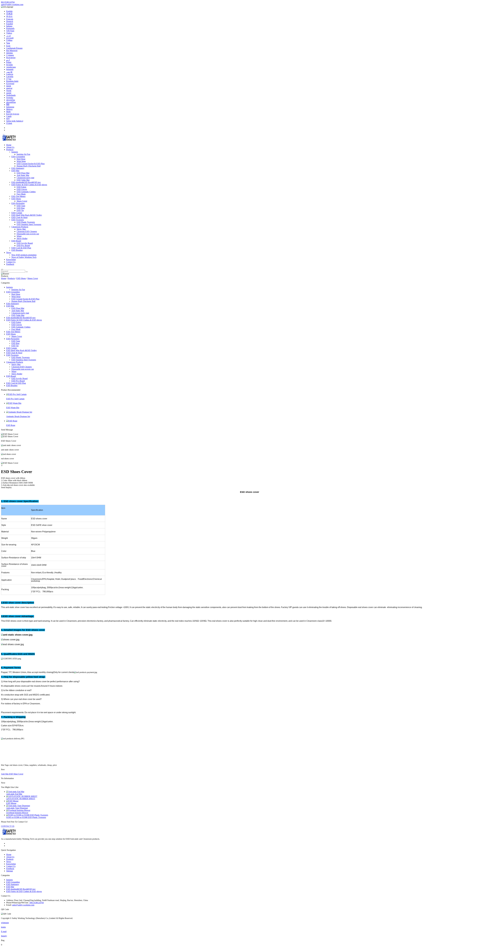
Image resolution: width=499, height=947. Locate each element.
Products (9, 149)
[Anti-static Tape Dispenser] (18, 806)
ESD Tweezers (17, 220)
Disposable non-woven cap (28, 234)
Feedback (10, 264)
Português (10, 28)
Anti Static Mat (23, 175)
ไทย (8, 43)
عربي (8, 35)
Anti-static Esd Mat (14, 794)
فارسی (9, 72)
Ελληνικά (10, 83)
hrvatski (9, 65)
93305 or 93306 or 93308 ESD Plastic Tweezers (26, 817)
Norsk (8, 90)
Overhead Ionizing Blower (17, 813)
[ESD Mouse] (12, 801)
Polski (8, 62)
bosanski (9, 69)
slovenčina (10, 100)
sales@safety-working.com (12, 4)
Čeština (9, 40)
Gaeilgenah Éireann (14, 48)
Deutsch (9, 21)
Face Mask (21, 194)
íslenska (9, 53)
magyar (9, 88)
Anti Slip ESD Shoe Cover (12, 774)
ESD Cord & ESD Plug (21, 248)
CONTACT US (7, 826)
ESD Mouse (11, 803)
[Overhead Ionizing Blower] (18, 810)
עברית (8, 79)
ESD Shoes (16, 199)
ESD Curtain (16, 213)
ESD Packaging (18, 203)
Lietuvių (9, 74)
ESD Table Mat (23, 180)
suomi (8, 93)
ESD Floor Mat (23, 173)
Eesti (8, 46)
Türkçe (9, 33)
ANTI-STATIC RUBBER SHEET (20, 799)
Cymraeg (10, 55)
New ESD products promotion (24, 255)
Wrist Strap (21, 161)
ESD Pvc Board (23, 245)
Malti (8, 111)
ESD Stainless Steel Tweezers (29, 224)
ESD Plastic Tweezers (26, 222)
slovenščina (11, 102)
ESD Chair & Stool (19, 217)
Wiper (19, 236)
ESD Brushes (17, 250)
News (8, 252)
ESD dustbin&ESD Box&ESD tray (26, 182)
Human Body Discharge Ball (29, 166)
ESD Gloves (22, 189)
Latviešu (9, 76)
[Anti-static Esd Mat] (15, 791)
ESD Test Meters (18, 196)
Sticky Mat (21, 229)
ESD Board (16, 241)
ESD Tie (20, 210)
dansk (8, 86)
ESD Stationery (17, 168)
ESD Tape (21, 206)
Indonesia (10, 107)
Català (8, 116)
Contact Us (10, 262)
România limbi (12, 81)
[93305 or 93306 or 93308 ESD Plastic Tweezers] (27, 815)
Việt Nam (10, 31)
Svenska (9, 97)
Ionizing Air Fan (23, 154)
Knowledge (11, 259)
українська (11, 67)
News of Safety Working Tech (23, 257)
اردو (8, 60)
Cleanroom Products (19, 227)
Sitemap (9, 871)
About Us (10, 147)
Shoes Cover (22, 201)
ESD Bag (21, 208)
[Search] (2, 269)
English (9, 11)
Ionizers (14, 152)
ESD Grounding (18, 156)
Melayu (9, 109)
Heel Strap (21, 159)
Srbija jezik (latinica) (14, 121)
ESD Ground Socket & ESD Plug (31, 163)
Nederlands (11, 95)
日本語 (9, 14)
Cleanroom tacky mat (25, 178)
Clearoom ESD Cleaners (27, 231)
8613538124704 (8, 2)
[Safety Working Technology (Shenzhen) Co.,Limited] (9, 140)
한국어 (9, 16)
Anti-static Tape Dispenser (17, 808)
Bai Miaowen (11, 50)
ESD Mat (15, 171)
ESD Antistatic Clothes (26, 192)
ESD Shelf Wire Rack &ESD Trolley (26, 215)
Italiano (9, 26)
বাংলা (7, 119)
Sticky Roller (22, 238)
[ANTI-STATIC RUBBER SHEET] (21, 796)
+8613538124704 (36, 903)
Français (9, 19)
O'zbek (9, 123)
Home (8, 145)
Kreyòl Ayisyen (12, 114)
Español (9, 24)
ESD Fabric (21, 187)
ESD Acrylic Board (25, 243)
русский (10, 38)
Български (10, 57)
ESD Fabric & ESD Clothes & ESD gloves (29, 185)
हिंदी (7, 104)
